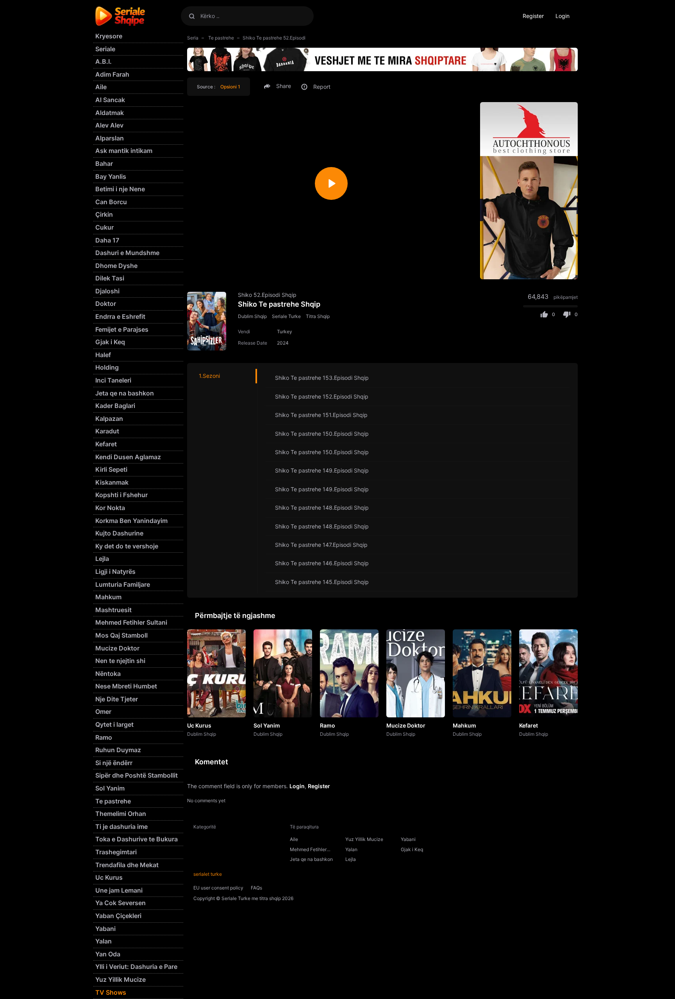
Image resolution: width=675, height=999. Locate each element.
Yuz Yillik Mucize (364, 839)
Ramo (327, 725)
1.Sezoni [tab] (209, 375)
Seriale (105, 49)
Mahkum (464, 725)
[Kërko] (192, 16)
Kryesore (108, 36)
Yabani (408, 839)
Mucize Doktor (405, 725)
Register (533, 16)
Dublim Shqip (252, 316)
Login (562, 16)
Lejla (350, 859)
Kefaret (528, 725)
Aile (294, 839)
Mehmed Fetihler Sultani (308, 850)
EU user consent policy (218, 888)
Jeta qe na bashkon (311, 859)
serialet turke (207, 874)
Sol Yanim (267, 725)
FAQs (256, 888)
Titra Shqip (318, 316)
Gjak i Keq (412, 849)
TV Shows (110, 992)
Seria (192, 38)
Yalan (351, 849)
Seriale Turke (286, 316)
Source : (218, 87)
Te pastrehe (220, 38)
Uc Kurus (199, 725)
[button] (278, 86)
